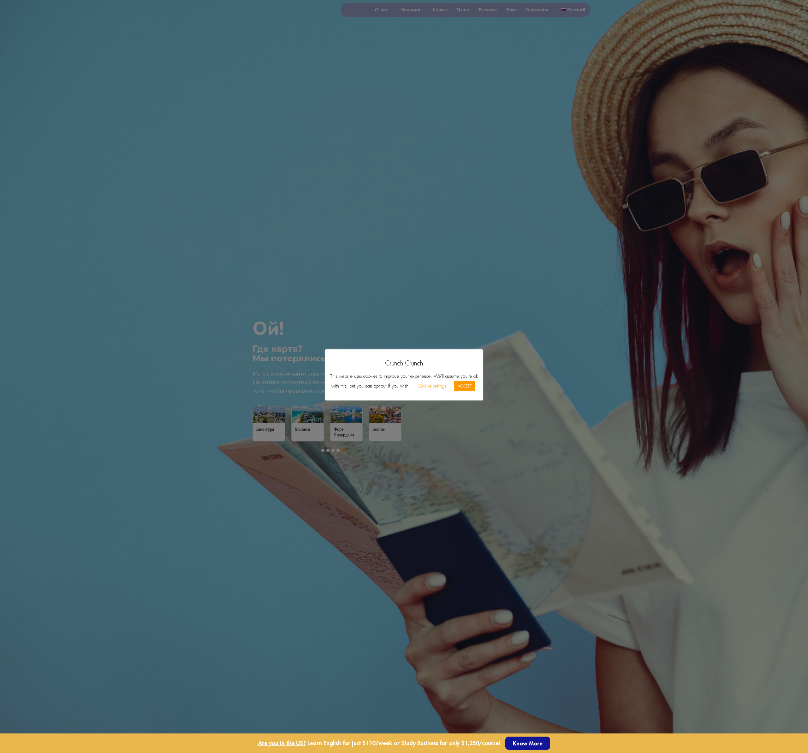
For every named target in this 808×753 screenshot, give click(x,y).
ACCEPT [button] (465, 386)
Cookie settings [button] (432, 386)
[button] (527, 743)
